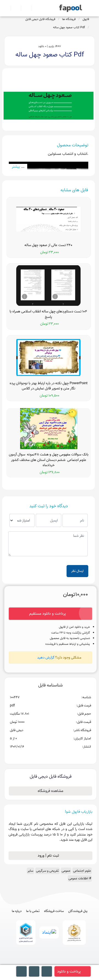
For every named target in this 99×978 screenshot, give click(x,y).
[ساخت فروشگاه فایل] (24, 8)
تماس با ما (33, 911)
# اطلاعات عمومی (79, 878)
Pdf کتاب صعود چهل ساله (69, 27)
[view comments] (57, 755)
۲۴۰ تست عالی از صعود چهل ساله (48, 245)
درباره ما (17, 911)
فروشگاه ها (69, 19)
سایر (30, 870)
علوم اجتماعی (82, 870)
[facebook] (29, 962)
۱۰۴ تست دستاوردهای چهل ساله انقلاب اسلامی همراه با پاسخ (48, 314)
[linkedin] (70, 962)
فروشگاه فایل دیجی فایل (40, 19)
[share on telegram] (43, 755)
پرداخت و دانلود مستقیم (47, 614)
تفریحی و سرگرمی (47, 870)
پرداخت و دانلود (69, 971)
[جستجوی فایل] (34, 8)
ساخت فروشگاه (54, 911)
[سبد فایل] (6, 8)
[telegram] (39, 962)
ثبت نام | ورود (49, 855)
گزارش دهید (45, 657)
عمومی (66, 870)
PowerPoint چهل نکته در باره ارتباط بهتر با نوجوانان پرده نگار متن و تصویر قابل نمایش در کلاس (48, 386)
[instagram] (49, 962)
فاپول (85, 19)
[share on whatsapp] (50, 755)
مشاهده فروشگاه (50, 791)
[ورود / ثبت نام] (14, 8)
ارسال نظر (77, 571)
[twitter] (59, 962)
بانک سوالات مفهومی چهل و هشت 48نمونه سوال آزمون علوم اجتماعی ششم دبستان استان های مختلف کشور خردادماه (49, 460)
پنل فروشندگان (77, 911)
